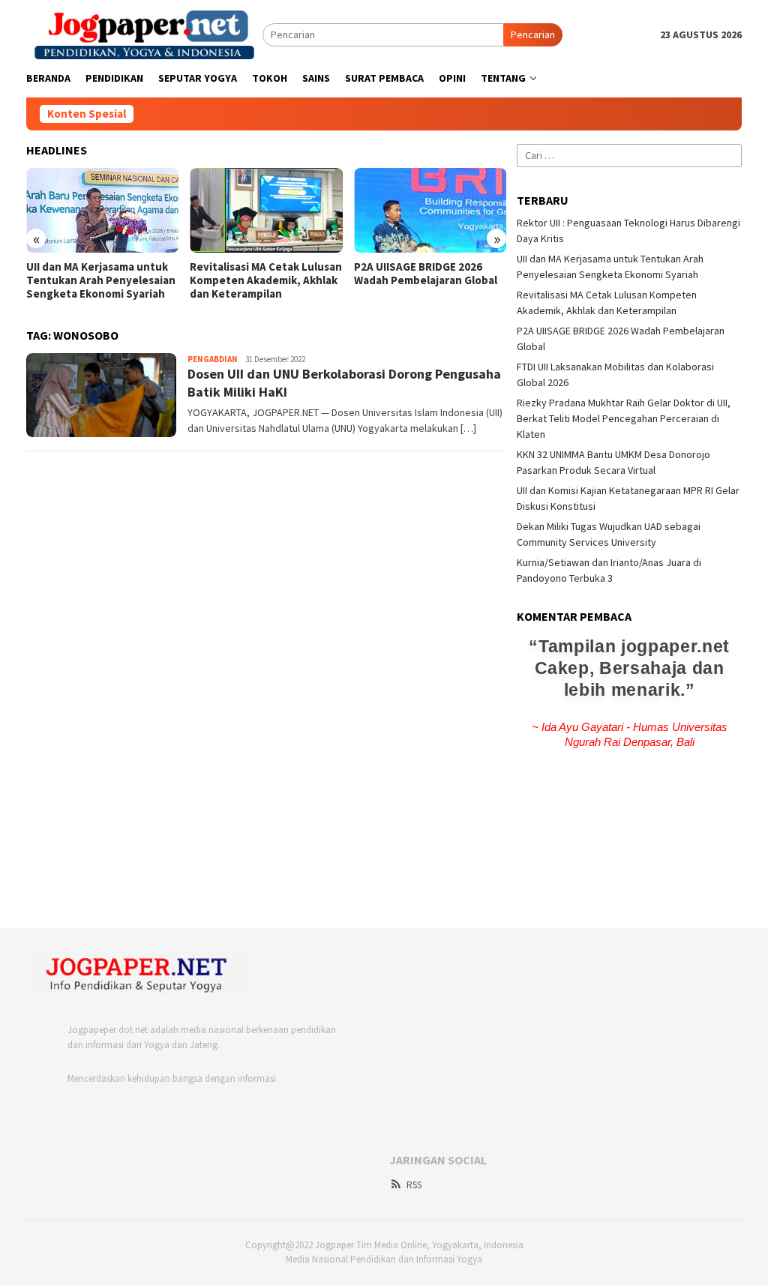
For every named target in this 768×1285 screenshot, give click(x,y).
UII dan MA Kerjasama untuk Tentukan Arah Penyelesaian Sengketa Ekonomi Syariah (101, 280)
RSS (414, 1185)
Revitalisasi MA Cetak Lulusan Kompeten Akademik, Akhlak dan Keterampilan (266, 280)
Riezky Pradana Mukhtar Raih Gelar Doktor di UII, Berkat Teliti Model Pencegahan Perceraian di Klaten (623, 418)
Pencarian (533, 34)
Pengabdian (213, 359)
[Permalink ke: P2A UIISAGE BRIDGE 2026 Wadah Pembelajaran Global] (430, 210)
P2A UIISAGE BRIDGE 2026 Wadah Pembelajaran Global (425, 273)
